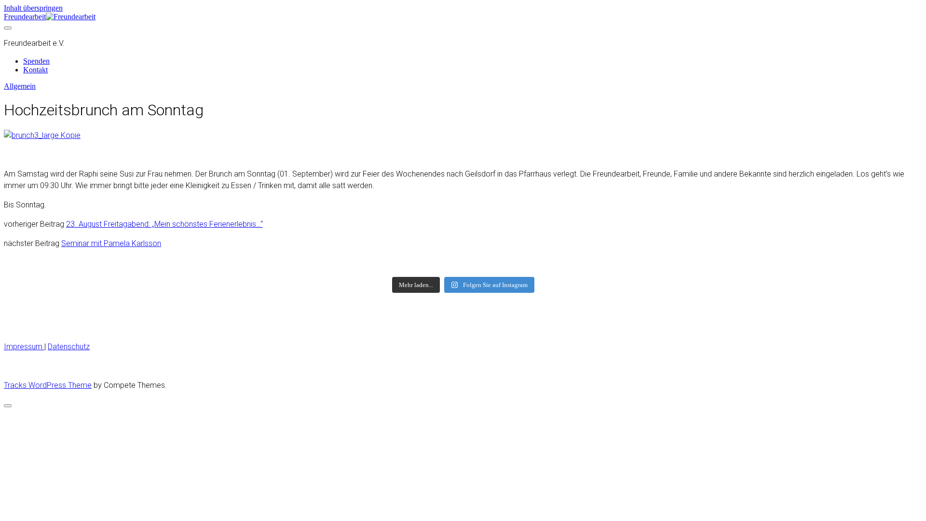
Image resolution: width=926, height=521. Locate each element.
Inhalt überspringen (33, 8)
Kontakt (35, 70)
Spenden (36, 61)
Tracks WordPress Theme (48, 385)
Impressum (24, 346)
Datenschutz (69, 346)
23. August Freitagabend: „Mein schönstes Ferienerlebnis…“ (164, 224)
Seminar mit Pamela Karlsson (111, 243)
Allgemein (20, 86)
